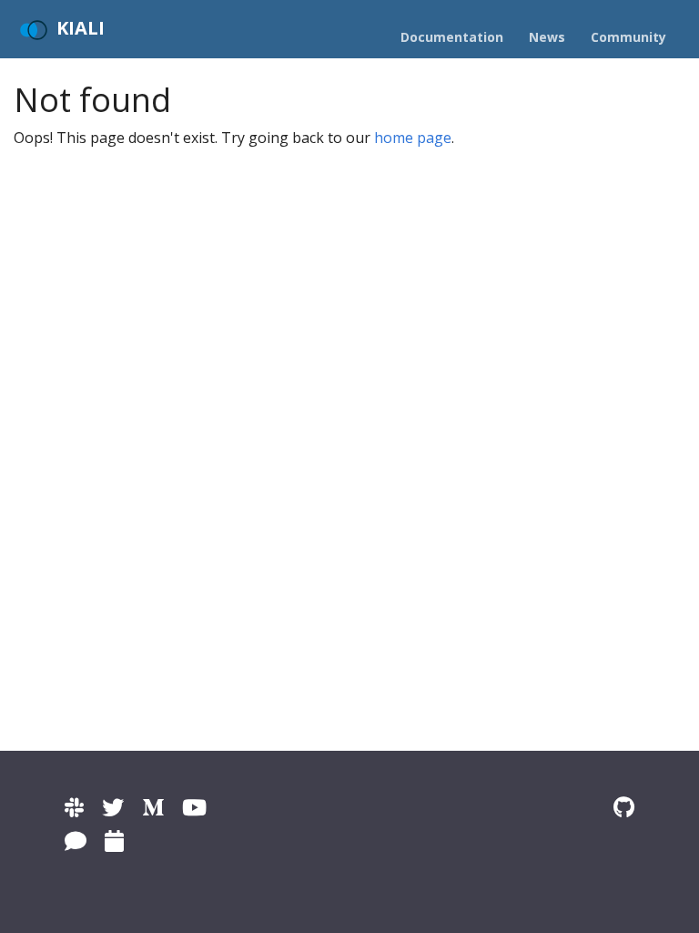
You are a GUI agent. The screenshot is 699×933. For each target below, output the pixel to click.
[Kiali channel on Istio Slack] (74, 807)
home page (412, 138)
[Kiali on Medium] (153, 807)
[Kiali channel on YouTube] (194, 807)
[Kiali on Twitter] (113, 807)
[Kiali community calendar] (114, 840)
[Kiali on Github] (623, 807)
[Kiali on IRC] (75, 840)
